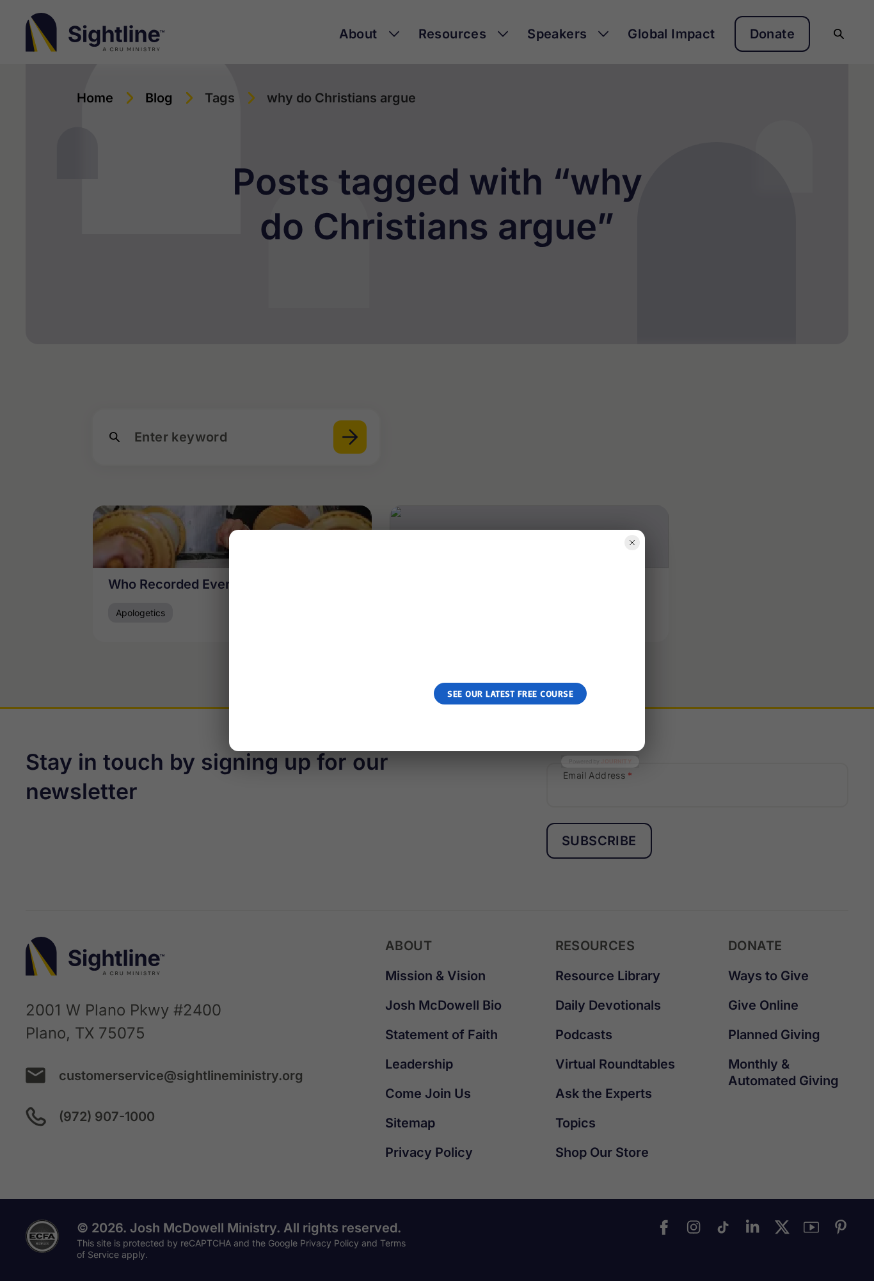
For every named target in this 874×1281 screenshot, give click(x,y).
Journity (616, 761)
